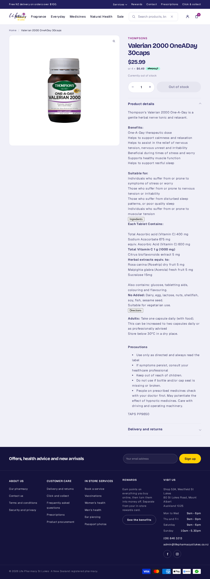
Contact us (16, 496)
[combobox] (152, 16)
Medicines (78, 16)
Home (12, 30)
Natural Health (101, 16)
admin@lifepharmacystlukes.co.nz (186, 544)
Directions (136, 310)
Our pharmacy (18, 489)
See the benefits (139, 520)
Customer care (59, 481)
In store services (99, 481)
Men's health (93, 510)
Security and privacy (22, 510)
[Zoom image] (114, 41)
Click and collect (58, 496)
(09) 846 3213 (172, 538)
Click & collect (191, 4)
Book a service (94, 489)
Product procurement (60, 522)
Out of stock (179, 87)
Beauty (20, 16)
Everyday (58, 16)
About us (16, 481)
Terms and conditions (23, 503)
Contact (151, 4)
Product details (141, 104)
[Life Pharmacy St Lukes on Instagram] (177, 554)
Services (118, 4)
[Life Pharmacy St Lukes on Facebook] (167, 554)
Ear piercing (93, 517)
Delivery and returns (145, 429)
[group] (64, 90)
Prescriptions (169, 4)
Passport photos (96, 524)
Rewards (136, 4)
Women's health (95, 503)
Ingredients (136, 219)
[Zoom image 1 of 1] (64, 90)
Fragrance (38, 16)
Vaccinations (93, 496)
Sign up (190, 459)
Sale (120, 16)
